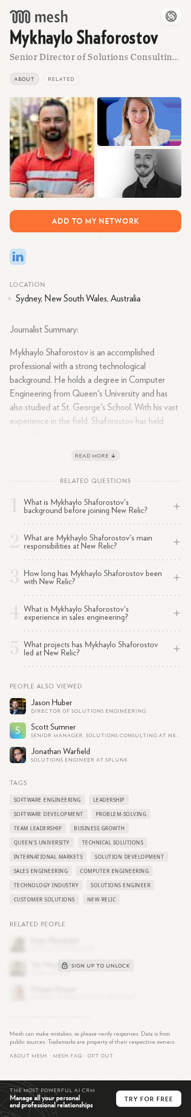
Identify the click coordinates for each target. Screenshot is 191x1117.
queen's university (42, 842)
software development (49, 814)
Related (61, 79)
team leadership (38, 828)
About (24, 79)
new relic (101, 899)
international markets (48, 856)
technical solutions (113, 842)
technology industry (46, 885)
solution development (129, 856)
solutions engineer (120, 885)
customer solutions (44, 899)
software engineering (47, 799)
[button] (67, 1056)
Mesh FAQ (67, 1056)
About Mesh (28, 1056)
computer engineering (114, 870)
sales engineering (41, 870)
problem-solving (121, 814)
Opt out (101, 1056)
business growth (99, 828)
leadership (109, 799)
